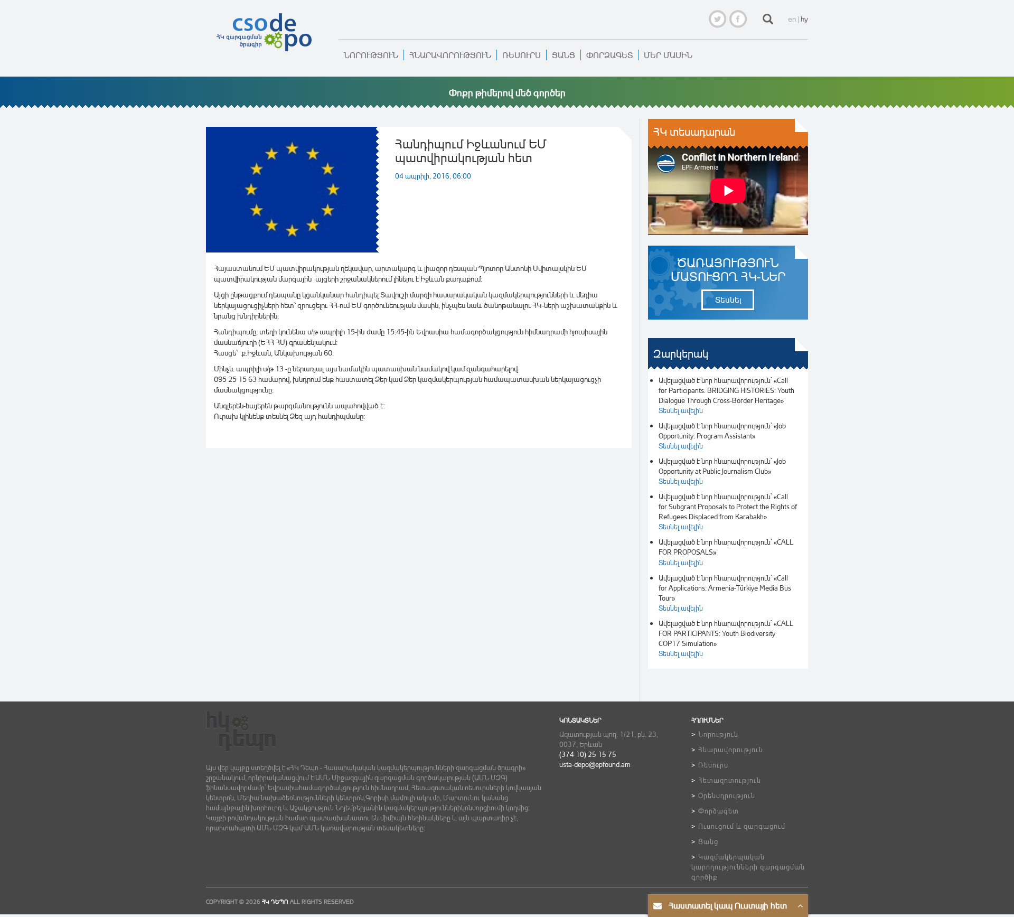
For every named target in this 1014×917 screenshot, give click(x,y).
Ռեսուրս (521, 55)
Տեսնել (728, 299)
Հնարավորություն (450, 55)
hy (804, 18)
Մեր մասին (668, 55)
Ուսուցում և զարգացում (741, 825)
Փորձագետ (609, 55)
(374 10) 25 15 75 (587, 754)
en (792, 18)
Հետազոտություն (729, 779)
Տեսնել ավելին (681, 410)
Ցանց (563, 55)
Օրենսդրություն (726, 795)
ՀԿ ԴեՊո (275, 901)
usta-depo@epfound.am (595, 764)
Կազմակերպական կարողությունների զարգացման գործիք (748, 866)
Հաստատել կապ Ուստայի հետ (728, 905)
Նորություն (371, 55)
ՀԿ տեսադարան (694, 131)
